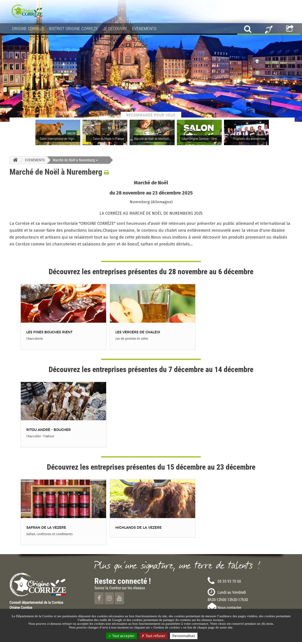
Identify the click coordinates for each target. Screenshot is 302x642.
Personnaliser (183, 636)
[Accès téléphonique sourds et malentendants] (268, 29)
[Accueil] (14, 160)
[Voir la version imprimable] (106, 172)
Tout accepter (123, 636)
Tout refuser (154, 636)
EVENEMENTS (35, 160)
